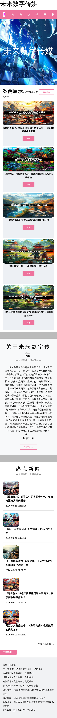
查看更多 (28, 438)
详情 (28, 138)
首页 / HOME (9, 665)
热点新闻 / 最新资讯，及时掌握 (18, 673)
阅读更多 (46, 92)
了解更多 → (28, 447)
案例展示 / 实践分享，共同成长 (18, 681)
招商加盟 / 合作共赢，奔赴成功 (18, 677)
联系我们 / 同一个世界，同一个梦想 (20, 685)
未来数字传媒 (18, 3)
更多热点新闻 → (46, 644)
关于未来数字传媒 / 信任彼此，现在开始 (22, 669)
